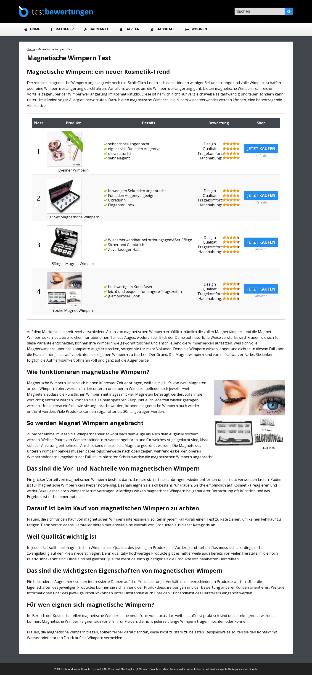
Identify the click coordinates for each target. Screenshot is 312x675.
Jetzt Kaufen (261, 148)
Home (31, 49)
